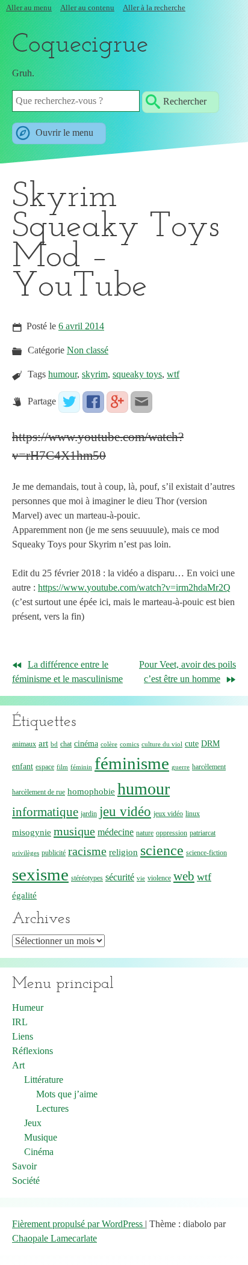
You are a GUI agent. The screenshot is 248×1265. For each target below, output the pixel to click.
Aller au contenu (87, 8)
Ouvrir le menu (63, 132)
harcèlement (209, 767)
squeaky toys (137, 374)
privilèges (25, 853)
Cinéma (39, 1152)
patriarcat (202, 833)
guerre (181, 767)
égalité (24, 895)
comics (129, 744)
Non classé (87, 350)
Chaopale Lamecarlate (54, 1238)
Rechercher (184, 101)
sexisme (40, 874)
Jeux (33, 1123)
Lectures (52, 1108)
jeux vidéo (168, 813)
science (162, 850)
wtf (173, 374)
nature (144, 833)
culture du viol (161, 744)
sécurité (119, 877)
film (62, 767)
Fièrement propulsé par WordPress (78, 1224)
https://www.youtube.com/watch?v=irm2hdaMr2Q (134, 587)
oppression (171, 833)
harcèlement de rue (38, 792)
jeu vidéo (125, 811)
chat (66, 744)
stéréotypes (87, 878)
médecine (116, 832)
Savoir (24, 1166)
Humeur (27, 1007)
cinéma (86, 743)
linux (192, 813)
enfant (22, 766)
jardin (89, 813)
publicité (54, 853)
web (183, 876)
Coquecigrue (80, 45)
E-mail (141, 402)
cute (192, 743)
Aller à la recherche (154, 8)
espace (45, 767)
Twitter (69, 402)
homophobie (91, 791)
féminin (81, 767)
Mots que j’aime (67, 1094)
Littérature (43, 1079)
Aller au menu (29, 8)
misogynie (31, 832)
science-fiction (206, 853)
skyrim (95, 374)
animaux (24, 744)
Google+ (117, 402)
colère (109, 744)
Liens (22, 1036)
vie (141, 878)
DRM (210, 743)
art (43, 743)
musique (74, 831)
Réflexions (32, 1051)
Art (18, 1065)
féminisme (132, 763)
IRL (20, 1022)
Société (26, 1180)
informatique (45, 811)
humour (62, 374)
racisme (87, 851)
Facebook (93, 402)
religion (123, 852)
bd (54, 744)
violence (159, 878)
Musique (40, 1137)
